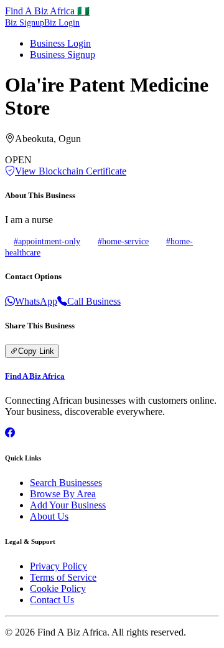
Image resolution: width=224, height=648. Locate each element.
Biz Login (62, 22)
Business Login (60, 43)
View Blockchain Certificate (70, 171)
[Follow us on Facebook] (10, 432)
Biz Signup (24, 22)
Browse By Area (63, 493)
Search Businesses (66, 482)
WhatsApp (36, 301)
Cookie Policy (58, 588)
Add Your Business (68, 505)
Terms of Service (63, 577)
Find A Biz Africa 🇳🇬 (47, 11)
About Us (49, 516)
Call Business (94, 301)
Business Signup (62, 54)
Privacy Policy (58, 566)
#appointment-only (47, 241)
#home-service (123, 241)
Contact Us (52, 599)
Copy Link (36, 351)
